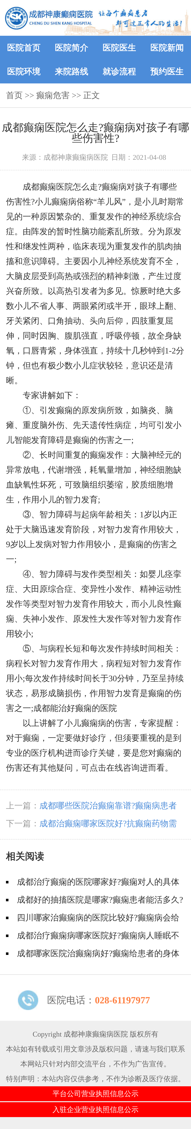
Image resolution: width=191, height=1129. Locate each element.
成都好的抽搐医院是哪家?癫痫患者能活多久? (100, 899)
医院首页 (24, 47)
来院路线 (71, 71)
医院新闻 (167, 47)
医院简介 (71, 47)
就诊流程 (119, 71)
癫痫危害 (53, 95)
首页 (14, 95)
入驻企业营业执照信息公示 (95, 1110)
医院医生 (119, 47)
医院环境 (24, 71)
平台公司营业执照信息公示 (95, 1094)
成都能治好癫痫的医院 (75, 708)
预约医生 (167, 71)
